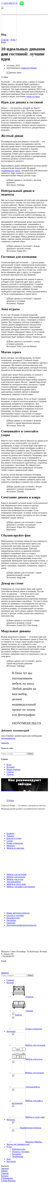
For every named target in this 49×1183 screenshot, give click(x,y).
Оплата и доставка (15, 915)
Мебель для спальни (16, 877)
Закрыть (5, 743)
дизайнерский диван (10, 170)
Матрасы (11, 845)
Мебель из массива (15, 848)
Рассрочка (11, 920)
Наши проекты (13, 769)
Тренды (10, 774)
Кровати (10, 833)
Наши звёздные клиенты (18, 913)
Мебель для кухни (15, 879)
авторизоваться (8, 738)
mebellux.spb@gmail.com (18, 961)
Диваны (10, 836)
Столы (10, 841)
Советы (10, 772)
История (10, 767)
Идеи (13, 40)
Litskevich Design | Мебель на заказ (24, 965)
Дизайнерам (17, 1156)
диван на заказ (33, 96)
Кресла (18, 1015)
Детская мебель (14, 882)
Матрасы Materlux (34, 1142)
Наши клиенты (8, 790)
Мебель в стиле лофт (16, 884)
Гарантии (11, 923)
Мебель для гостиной (16, 874)
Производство (13, 918)
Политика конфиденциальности (21, 925)
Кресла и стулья (14, 838)
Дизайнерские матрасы (30, 1128)
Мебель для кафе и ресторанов (21, 886)
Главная (4, 40)
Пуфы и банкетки (15, 843)
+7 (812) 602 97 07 (9, 3)
